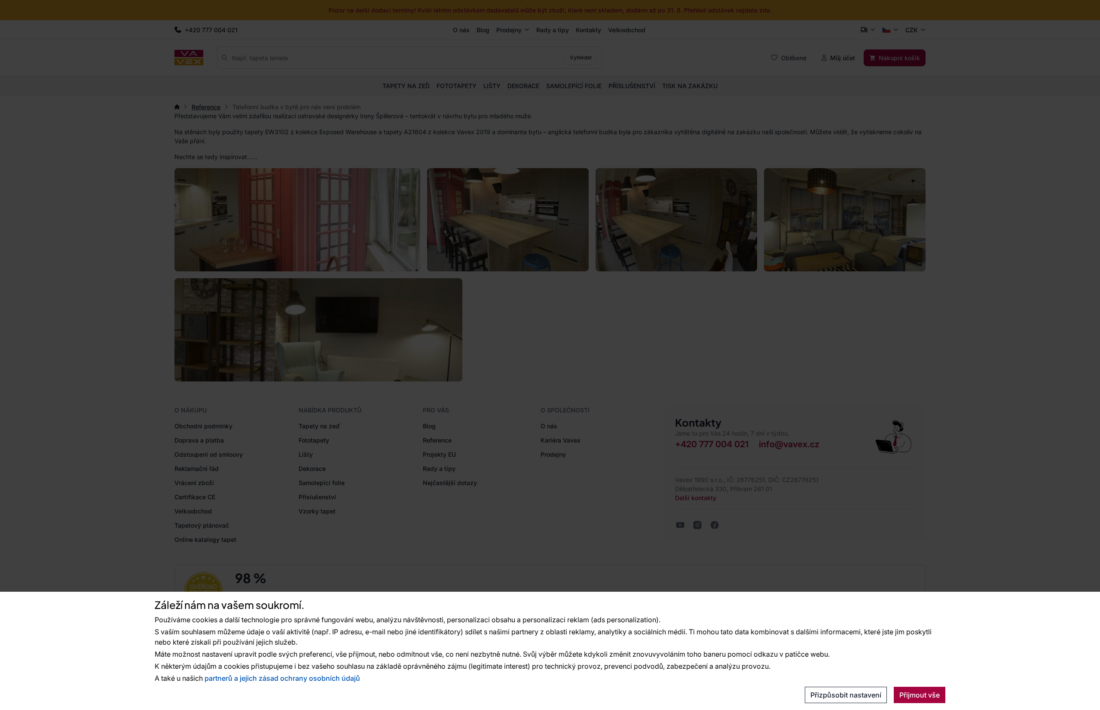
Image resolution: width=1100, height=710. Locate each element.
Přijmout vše (919, 695)
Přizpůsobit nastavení (845, 695)
